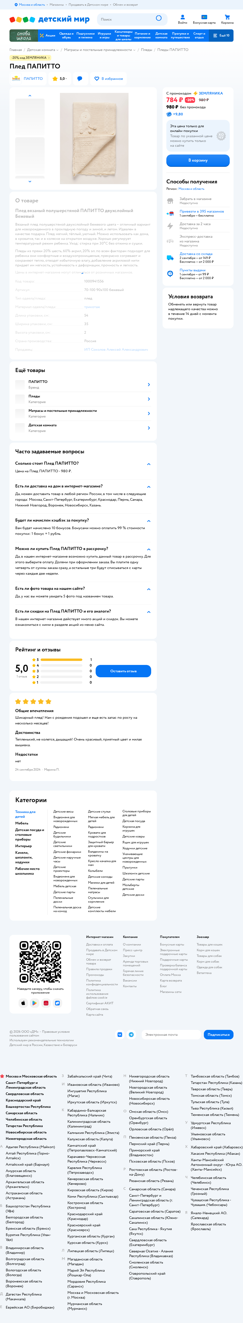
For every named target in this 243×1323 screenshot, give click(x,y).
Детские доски (133, 895)
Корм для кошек (208, 950)
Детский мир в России (25, 1045)
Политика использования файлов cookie (97, 994)
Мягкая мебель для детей (101, 819)
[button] (221, 35)
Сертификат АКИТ (99, 1003)
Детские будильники (62, 834)
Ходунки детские (134, 848)
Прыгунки (129, 867)
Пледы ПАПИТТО (172, 49)
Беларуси (70, 1045)
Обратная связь (97, 1009)
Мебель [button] (21, 823)
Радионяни (61, 827)
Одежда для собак (209, 967)
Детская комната (41, 49)
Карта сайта (94, 1015)
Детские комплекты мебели (102, 909)
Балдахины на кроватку (98, 853)
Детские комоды (100, 877)
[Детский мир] (49, 19)
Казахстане (52, 1045)
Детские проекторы (61, 869)
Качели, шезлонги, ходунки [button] (23, 857)
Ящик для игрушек (135, 842)
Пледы (146, 49)
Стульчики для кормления (98, 900)
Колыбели (95, 871)
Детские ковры (133, 836)
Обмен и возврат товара (98, 961)
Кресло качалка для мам (102, 863)
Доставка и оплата (99, 944)
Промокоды (95, 975)
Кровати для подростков (97, 834)
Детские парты (64, 892)
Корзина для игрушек (131, 828)
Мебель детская (64, 886)
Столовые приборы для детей (136, 813)
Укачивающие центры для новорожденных (134, 858)
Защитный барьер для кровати (101, 844)
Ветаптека (204, 973)
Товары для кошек (210, 944)
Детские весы (63, 812)
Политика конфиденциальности (102, 982)
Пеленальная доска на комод (67, 909)
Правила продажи (99, 969)
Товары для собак (209, 956)
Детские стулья (99, 812)
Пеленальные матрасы (98, 890)
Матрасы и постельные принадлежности (98, 49)
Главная (15, 49)
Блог (163, 986)
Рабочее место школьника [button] (27, 871)
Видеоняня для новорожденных (65, 819)
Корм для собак (208, 961)
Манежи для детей (101, 883)
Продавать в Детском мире (101, 952)
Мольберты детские (130, 887)
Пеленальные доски (63, 900)
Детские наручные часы (67, 859)
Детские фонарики (67, 852)
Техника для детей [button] (25, 814)
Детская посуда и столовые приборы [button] (29, 834)
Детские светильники (62, 844)
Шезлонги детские (136, 873)
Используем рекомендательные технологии (41, 1040)
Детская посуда (133, 821)
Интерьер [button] (23, 846)
